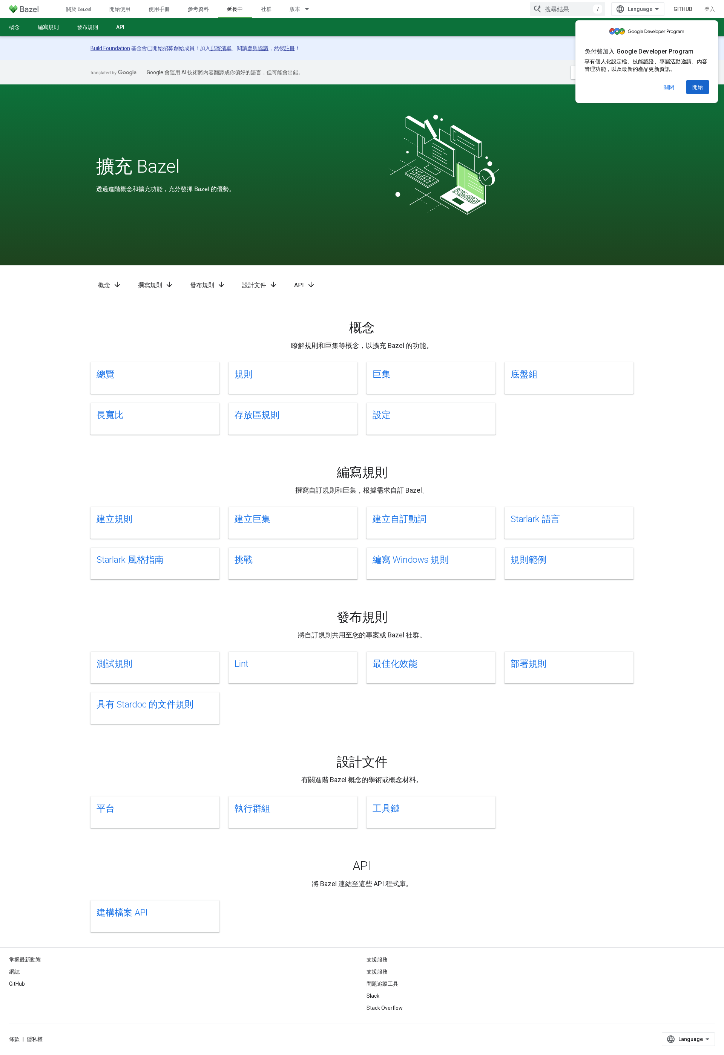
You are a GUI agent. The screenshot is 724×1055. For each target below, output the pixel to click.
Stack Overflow (385, 1008)
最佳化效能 (395, 663)
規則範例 (528, 559)
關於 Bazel (78, 9)
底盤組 (524, 374)
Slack (373, 996)
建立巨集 (252, 519)
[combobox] (567, 9)
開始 (697, 87)
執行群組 (252, 808)
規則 (244, 374)
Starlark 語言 (535, 519)
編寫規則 (48, 27)
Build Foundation (110, 48)
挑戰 (244, 559)
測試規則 (114, 663)
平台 (106, 808)
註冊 (289, 48)
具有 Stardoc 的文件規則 (145, 704)
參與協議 (257, 48)
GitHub (682, 9)
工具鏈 (386, 808)
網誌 (14, 972)
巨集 (382, 374)
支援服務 (377, 972)
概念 (14, 27)
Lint (241, 663)
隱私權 (35, 1039)
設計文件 (260, 284)
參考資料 (198, 9)
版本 (295, 9)
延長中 (235, 9)
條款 (14, 1039)
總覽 (106, 374)
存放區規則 (257, 415)
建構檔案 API (122, 912)
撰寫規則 (155, 284)
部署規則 (528, 663)
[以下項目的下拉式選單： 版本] (310, 9)
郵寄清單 (221, 48)
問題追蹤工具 (382, 984)
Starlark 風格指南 (130, 559)
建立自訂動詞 (399, 519)
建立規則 (114, 519)
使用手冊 (159, 9)
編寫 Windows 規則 (411, 559)
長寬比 (110, 415)
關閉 (669, 87)
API (120, 27)
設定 (382, 415)
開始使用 (119, 9)
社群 (266, 9)
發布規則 (87, 27)
